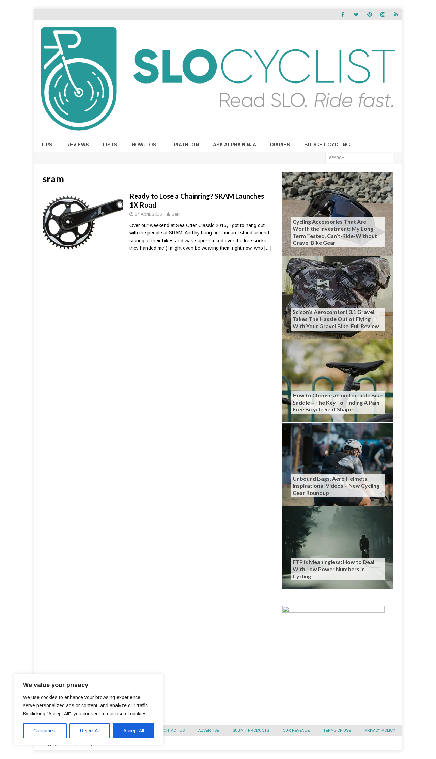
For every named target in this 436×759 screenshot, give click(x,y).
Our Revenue (296, 730)
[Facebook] (343, 14)
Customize (45, 730)
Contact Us (173, 730)
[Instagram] (383, 14)
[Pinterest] (369, 14)
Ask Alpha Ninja (234, 144)
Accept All (133, 730)
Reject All (90, 730)
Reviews (77, 144)
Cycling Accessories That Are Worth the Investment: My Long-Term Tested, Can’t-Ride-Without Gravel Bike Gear (335, 232)
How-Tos (143, 144)
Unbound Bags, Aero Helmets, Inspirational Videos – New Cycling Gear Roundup (336, 485)
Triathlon (184, 144)
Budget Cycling (327, 144)
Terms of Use (337, 730)
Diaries (280, 144)
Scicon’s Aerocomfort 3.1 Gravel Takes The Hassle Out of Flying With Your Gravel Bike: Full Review (336, 318)
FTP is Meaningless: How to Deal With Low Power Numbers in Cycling (333, 569)
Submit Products (251, 730)
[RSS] (396, 14)
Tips (46, 144)
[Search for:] (359, 157)
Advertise (208, 730)
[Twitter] (356, 14)
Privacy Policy (379, 730)
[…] (267, 248)
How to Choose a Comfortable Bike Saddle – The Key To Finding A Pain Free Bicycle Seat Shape (338, 402)
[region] (89, 709)
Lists (110, 144)
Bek (176, 214)
